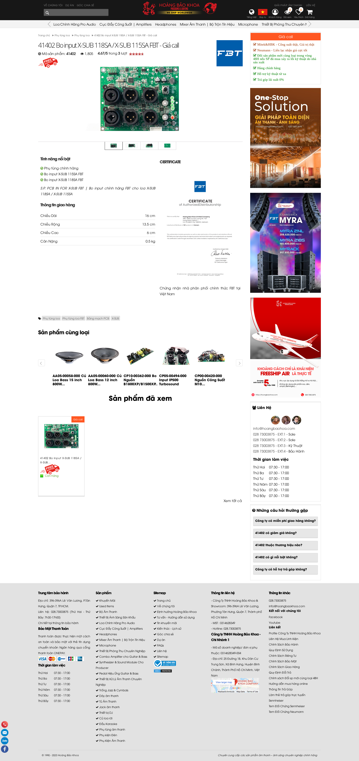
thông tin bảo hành (66, 623)
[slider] (136, 54)
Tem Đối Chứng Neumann (286, 711)
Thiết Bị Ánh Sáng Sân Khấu (117, 617)
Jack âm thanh (109, 707)
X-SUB (115, 318)
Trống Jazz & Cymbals (113, 690)
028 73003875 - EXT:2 (269, 439)
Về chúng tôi (53, 5)
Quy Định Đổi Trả (280, 672)
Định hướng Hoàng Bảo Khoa (176, 611)
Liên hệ (310, 5)
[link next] (41, 362)
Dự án (69, 5)
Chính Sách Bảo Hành (283, 644)
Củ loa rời (105, 718)
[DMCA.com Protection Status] (163, 670)
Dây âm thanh (109, 695)
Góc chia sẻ (85, 5)
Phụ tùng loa (51, 318)
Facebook (276, 617)
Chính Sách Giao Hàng (284, 667)
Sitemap (162, 656)
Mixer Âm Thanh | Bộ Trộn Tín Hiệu (207, 24)
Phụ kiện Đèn (108, 735)
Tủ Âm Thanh (107, 701)
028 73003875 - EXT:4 (269, 451)
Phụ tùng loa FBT (73, 318)
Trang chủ (163, 600)
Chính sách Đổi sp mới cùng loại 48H (293, 678)
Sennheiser (276, 700)
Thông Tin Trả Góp (281, 689)
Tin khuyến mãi (166, 623)
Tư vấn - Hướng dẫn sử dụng (175, 617)
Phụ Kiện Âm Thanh (112, 740)
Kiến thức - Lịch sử (168, 628)
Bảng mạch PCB (98, 318)
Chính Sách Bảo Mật (283, 661)
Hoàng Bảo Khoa (68, 755)
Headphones (165, 24)
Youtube (274, 622)
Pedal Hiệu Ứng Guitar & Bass (118, 673)
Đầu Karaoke (108, 724)
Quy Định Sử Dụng (281, 650)
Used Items (106, 606)
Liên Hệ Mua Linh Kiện (283, 638)
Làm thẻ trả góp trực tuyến (287, 695)
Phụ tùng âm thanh (112, 729)
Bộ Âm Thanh (108, 611)
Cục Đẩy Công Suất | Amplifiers (125, 24)
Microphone (248, 24)
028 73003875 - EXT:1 (269, 434)
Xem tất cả (233, 500)
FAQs (160, 645)
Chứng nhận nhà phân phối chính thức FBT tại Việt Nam (200, 290)
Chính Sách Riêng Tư (282, 655)
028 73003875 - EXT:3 (269, 445)
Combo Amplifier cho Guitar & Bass (123, 656)
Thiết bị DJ (106, 712)
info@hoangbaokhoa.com (287, 606)
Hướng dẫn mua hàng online (288, 683)
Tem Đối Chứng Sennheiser (287, 706)
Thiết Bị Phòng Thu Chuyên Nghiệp (289, 24)
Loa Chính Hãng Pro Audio (74, 24)
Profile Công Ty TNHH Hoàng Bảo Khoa (294, 633)
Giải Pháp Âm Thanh (288, 5)
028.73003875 (277, 600)
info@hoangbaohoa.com (274, 428)
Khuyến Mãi (107, 600)
